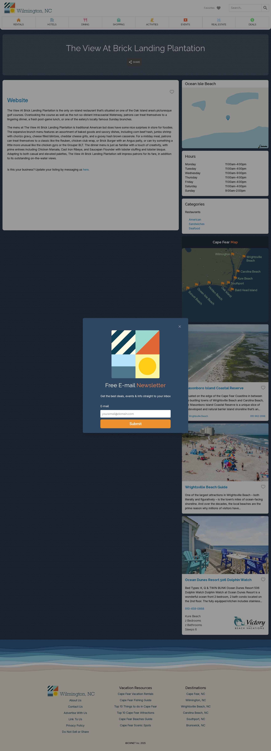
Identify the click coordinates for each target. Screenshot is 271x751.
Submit (136, 423)
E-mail (104, 406)
